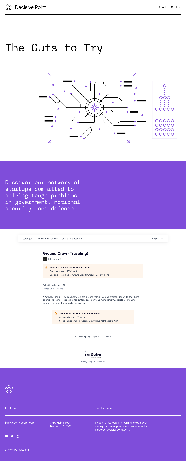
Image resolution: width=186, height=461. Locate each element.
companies (48, 238)
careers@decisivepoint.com (112, 429)
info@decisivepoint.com (20, 422)
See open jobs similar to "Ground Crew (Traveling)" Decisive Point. (79, 275)
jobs (27, 238)
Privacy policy (86, 362)
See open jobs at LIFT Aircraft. (63, 271)
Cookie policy (99, 362)
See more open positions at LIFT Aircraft (93, 337)
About (162, 7)
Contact (176, 7)
